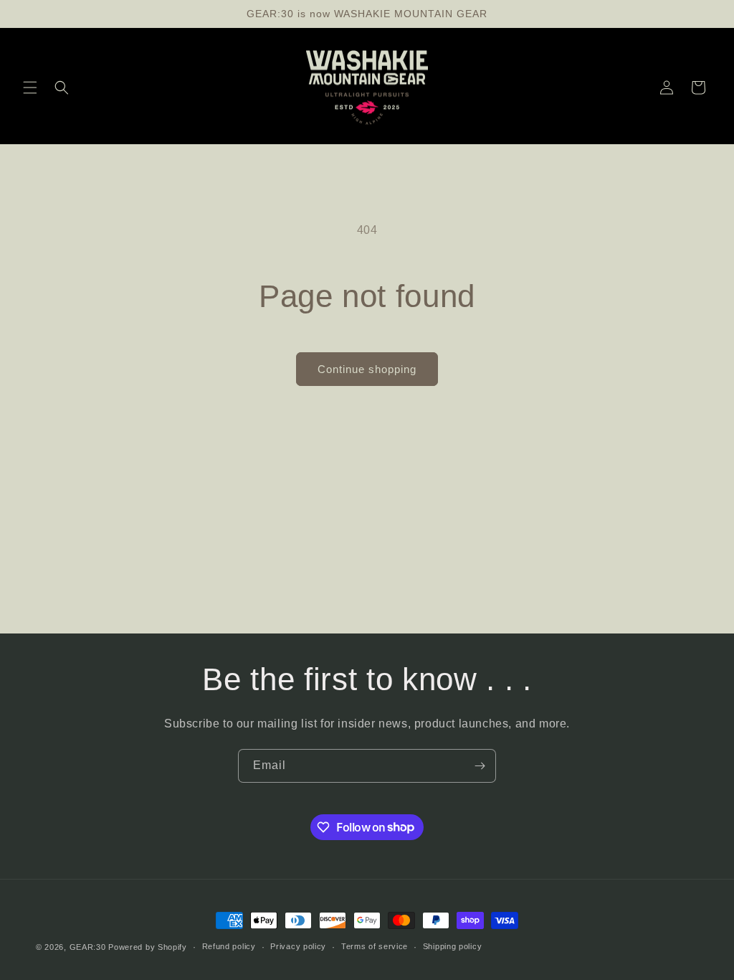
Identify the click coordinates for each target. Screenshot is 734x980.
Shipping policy (452, 946)
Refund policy (229, 946)
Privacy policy (298, 946)
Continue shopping (367, 369)
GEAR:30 (88, 947)
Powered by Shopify (147, 947)
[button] (30, 87)
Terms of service (374, 946)
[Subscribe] (479, 766)
